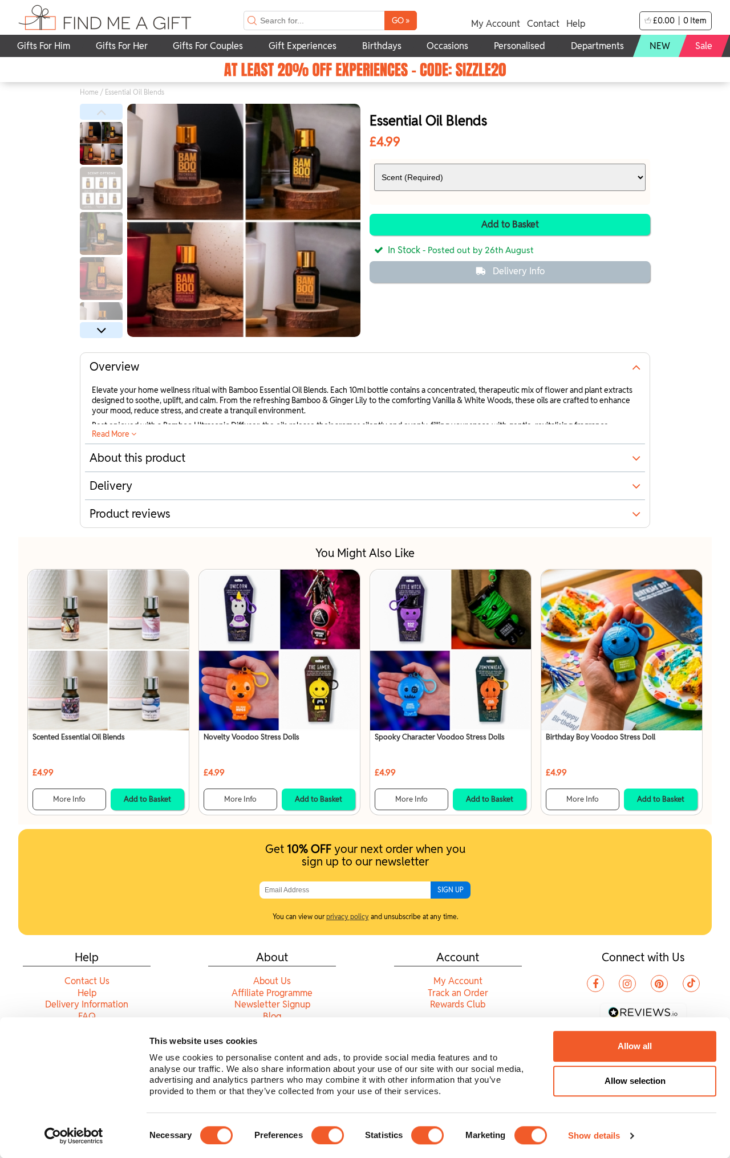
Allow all (635, 1046)
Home (89, 92)
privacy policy (347, 916)
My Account (495, 24)
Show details (594, 1135)
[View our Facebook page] (595, 983)
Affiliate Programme (272, 993)
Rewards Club (457, 1004)
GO (400, 20)
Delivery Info (519, 271)
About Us (272, 981)
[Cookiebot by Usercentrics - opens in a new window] (74, 1135)
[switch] (327, 1135)
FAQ (87, 1016)
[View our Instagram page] (627, 983)
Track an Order (458, 993)
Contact (543, 24)
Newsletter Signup (272, 1004)
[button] (101, 111)
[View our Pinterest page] (659, 983)
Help (575, 24)
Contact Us (87, 981)
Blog (272, 1016)
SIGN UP (450, 889)
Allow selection (635, 1081)
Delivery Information (86, 1004)
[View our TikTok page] (691, 983)
